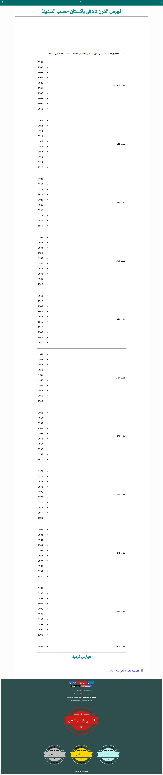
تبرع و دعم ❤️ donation (81, 694)
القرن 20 (94, 53)
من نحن (78, 690)
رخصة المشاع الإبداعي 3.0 (74, 697)
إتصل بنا (72, 690)
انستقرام (86, 686)
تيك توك (76, 686)
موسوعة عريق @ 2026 (81, 771)
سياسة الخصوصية (87, 690)
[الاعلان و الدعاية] (81, 721)
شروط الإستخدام (87, 700)
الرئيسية (159, 2)
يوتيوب (82, 682)
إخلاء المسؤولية (75, 700)
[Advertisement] (81, 33)
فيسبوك (72, 682)
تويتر (91, 682)
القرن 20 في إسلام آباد (121, 671)
